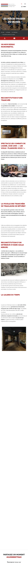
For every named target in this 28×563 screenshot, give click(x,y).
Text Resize (4, 38)
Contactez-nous (14, 38)
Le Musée (8, 32)
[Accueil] (8, 5)
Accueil (2, 32)
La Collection (14, 32)
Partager (23, 38)
